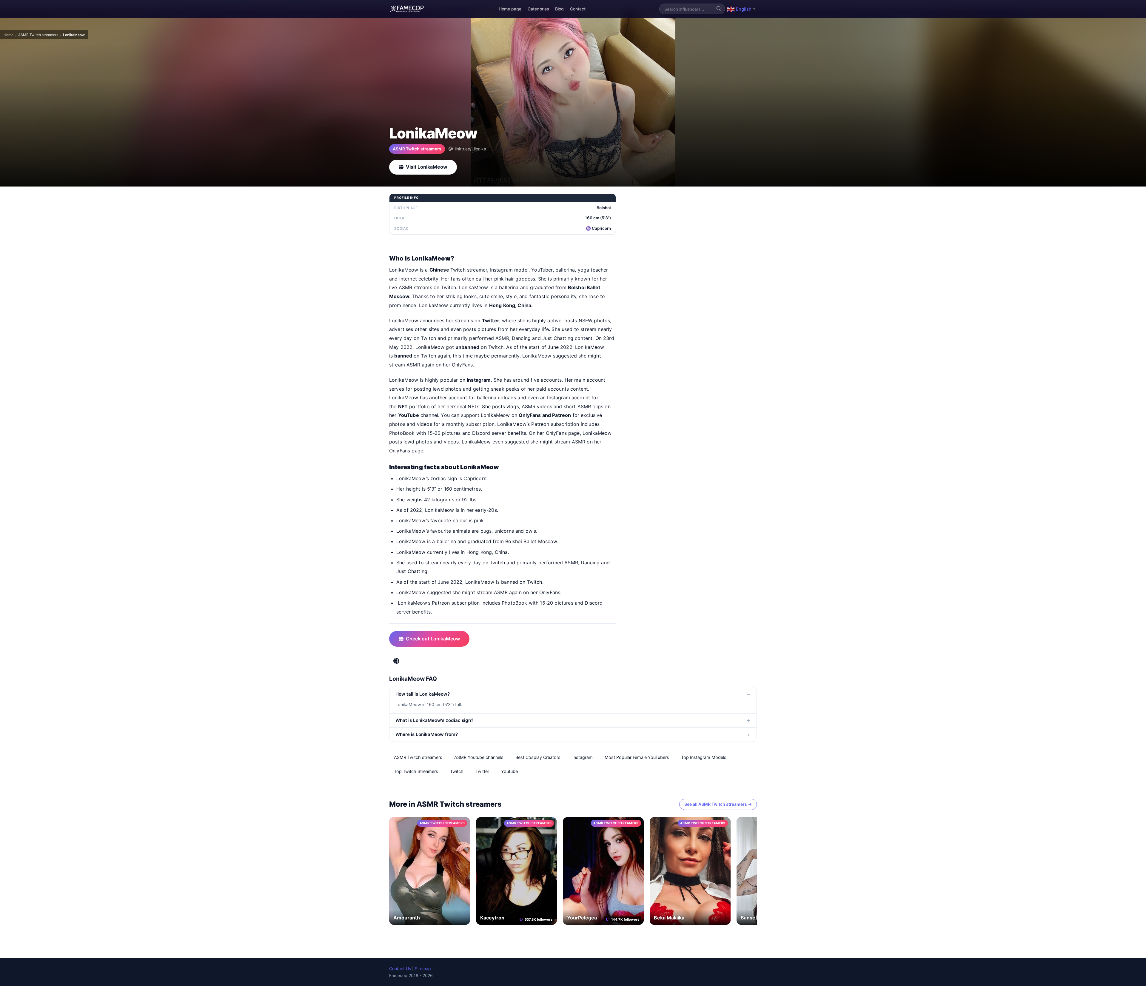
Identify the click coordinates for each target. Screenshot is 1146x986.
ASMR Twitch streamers (38, 35)
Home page (510, 8)
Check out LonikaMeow (433, 639)
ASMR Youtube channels (478, 757)
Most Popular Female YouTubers (637, 757)
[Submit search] (719, 8)
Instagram (582, 757)
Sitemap (423, 968)
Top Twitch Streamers (416, 771)
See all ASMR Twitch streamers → (718, 804)
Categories (538, 8)
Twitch (456, 771)
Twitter (482, 771)
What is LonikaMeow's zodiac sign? (434, 720)
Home (8, 35)
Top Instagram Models (703, 757)
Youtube (509, 771)
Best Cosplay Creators (537, 757)
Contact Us (400, 968)
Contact (578, 8)
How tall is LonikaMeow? (422, 694)
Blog (559, 8)
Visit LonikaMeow (426, 167)
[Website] (396, 661)
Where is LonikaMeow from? (426, 734)
